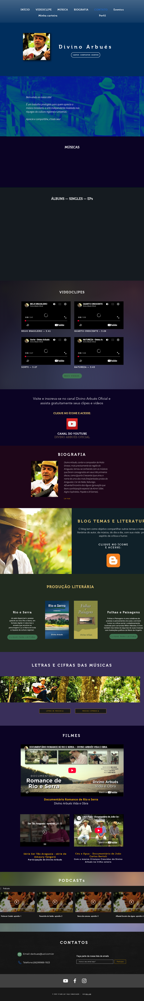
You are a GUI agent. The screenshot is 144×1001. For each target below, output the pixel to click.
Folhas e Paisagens (123, 612)
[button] (5, 889)
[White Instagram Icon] (84, 981)
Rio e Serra (22, 612)
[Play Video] (45, 832)
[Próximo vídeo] (65, 828)
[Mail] (19, 954)
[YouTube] (72, 423)
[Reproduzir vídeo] (17, 902)
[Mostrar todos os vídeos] (45, 844)
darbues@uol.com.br (42, 954)
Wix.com (88, 994)
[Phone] (19, 962)
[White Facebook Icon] (75, 981)
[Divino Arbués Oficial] (66, 981)
